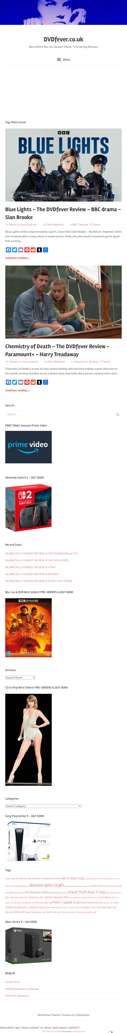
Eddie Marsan (16, 893)
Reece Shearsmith (91, 902)
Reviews (83, 224)
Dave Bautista (21, 886)
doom (87, 886)
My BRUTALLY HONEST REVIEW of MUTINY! (32, 574)
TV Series (95, 224)
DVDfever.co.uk (63, 39)
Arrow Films (12, 981)
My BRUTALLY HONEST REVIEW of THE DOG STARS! (37, 560)
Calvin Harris (91, 879)
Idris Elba (21, 897)
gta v (9, 897)
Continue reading (16, 257)
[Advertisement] (63, 92)
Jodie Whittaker (90, 898)
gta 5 (110, 893)
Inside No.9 (36, 897)
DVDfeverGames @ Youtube (22, 988)
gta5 (117, 893)
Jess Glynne (75, 898)
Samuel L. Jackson (30, 907)
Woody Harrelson (86, 912)
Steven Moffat (15, 912)
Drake (97, 886)
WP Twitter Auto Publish (51, 1032)
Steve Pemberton (36, 912)
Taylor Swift (53, 912)
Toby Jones (68, 912)
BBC (75, 224)
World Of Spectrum (17, 995)
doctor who (46, 885)
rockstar (108, 903)
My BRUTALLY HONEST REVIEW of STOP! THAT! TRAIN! (38, 581)
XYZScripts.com (79, 1032)
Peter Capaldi (66, 902)
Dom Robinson (55, 224)
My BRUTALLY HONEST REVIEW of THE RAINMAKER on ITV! (41, 553)
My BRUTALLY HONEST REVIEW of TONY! (30, 567)
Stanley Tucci (92, 907)
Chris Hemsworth (106, 879)
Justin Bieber (106, 897)
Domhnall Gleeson (73, 886)
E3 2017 (108, 886)
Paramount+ (81, 361)
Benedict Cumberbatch (46, 878)
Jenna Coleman (56, 897)
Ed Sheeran (36, 892)
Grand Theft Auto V (86, 892)
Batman (25, 878)
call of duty (72, 878)
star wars (109, 907)
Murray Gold (44, 902)
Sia (67, 908)
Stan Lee (76, 907)
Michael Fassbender (24, 903)
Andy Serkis (12, 878)
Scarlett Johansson (53, 908)
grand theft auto (57, 892)
